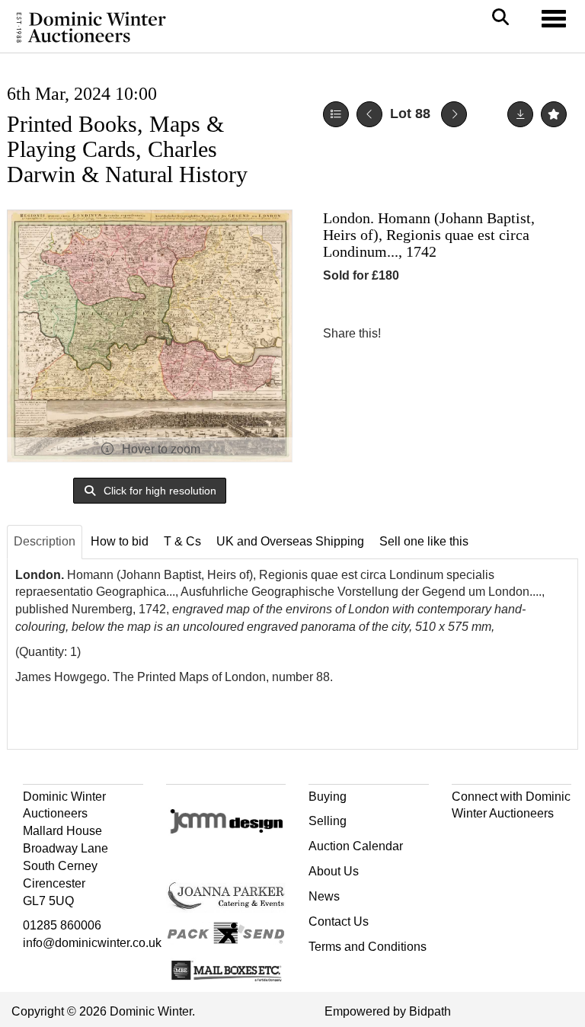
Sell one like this (423, 541)
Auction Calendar (355, 846)
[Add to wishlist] (554, 114)
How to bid (120, 541)
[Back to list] (336, 114)
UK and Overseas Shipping (290, 541)
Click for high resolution (158, 491)
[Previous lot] (369, 114)
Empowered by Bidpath (387, 1011)
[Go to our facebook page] (466, 840)
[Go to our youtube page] (529, 840)
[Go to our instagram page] (469, 333)
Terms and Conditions (367, 946)
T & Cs (182, 541)
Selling (327, 820)
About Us (333, 871)
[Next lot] (454, 114)
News (324, 896)
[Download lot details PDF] (520, 114)
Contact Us (338, 921)
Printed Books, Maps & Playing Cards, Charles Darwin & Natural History (127, 149)
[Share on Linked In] (438, 333)
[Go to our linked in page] (497, 840)
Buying (327, 796)
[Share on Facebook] (406, 333)
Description (44, 541)
